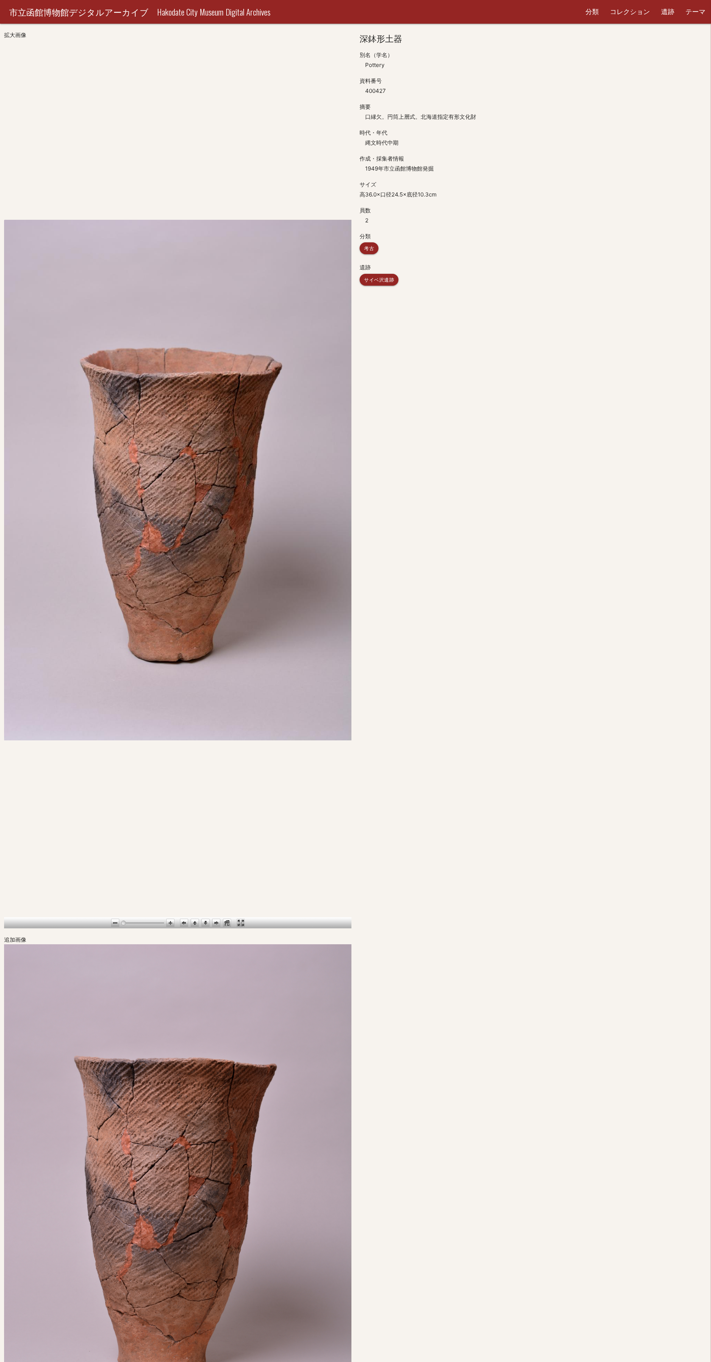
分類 (592, 12)
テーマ (695, 12)
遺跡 (667, 12)
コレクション (630, 12)
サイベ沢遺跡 (379, 280)
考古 (369, 248)
